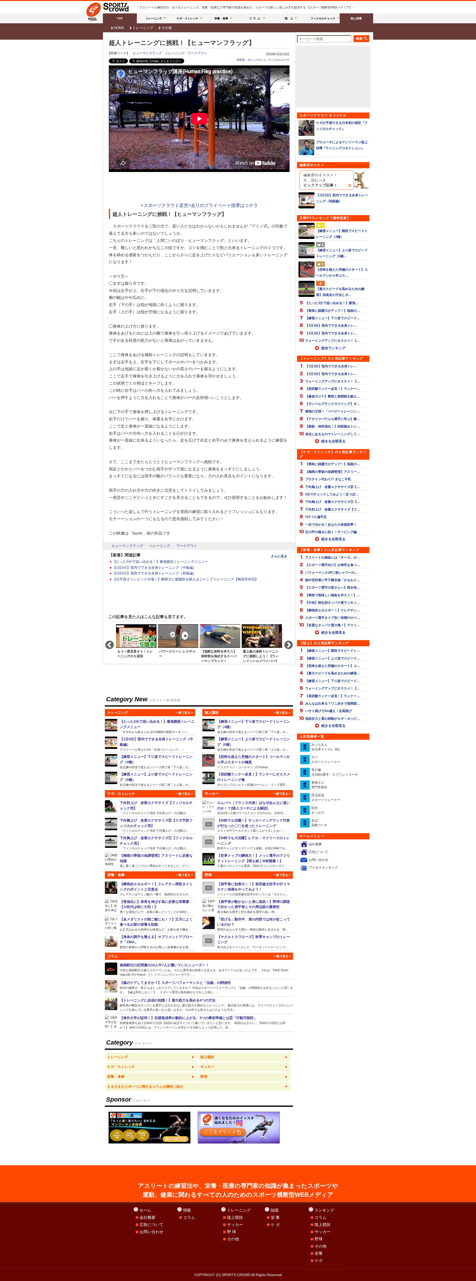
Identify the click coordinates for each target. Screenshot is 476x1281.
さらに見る (279, 556)
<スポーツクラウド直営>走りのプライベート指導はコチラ (199, 205)
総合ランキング (333, 348)
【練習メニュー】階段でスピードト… (332, 651)
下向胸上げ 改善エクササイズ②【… (332, 487)
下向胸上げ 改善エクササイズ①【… (332, 502)
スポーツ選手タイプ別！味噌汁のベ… (332, 618)
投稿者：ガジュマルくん (252, 59)
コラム (255, 18)
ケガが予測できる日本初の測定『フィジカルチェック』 (342, 125)
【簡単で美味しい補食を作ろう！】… (332, 595)
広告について (318, 852)
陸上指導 (356, 18)
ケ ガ (275, 1225)
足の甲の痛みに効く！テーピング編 (331, 532)
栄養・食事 (221, 18)
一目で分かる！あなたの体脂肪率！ (331, 524)
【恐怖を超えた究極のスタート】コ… (332, 666)
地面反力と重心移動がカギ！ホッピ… (332, 718)
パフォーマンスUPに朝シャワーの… (331, 572)
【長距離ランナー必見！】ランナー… (332, 389)
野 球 (231, 1232)
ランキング (324, 1210)
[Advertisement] (199, 187)
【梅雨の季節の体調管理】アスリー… (332, 472)
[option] (136, 642)
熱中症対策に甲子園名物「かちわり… (332, 580)
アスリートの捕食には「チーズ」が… (332, 557)
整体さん (319, 785)
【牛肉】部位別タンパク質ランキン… (332, 602)
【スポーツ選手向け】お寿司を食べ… (332, 565)
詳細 (150, 726)
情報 (187, 1210)
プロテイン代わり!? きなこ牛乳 (328, 479)
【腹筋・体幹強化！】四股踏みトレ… (332, 426)
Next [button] (286, 642)
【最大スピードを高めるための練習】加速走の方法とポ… (340, 291)
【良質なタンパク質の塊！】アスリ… (332, 625)
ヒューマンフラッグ (147, 53)
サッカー (235, 1225)
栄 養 (275, 1217)
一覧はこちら (151, 1057)
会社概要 (315, 844)
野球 (319, 1239)
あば (319, 823)
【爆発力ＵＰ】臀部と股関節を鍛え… (332, 396)
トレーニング (154, 18)
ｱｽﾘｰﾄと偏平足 (316, 517)
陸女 (317, 810)
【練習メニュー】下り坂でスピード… (332, 318)
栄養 (319, 1253)
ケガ (319, 1260)
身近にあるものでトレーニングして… (332, 434)
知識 (274, 1210)
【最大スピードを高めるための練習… (332, 673)
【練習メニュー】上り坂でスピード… (332, 658)
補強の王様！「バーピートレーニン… (332, 411)
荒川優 (334, 772)
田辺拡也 (325, 797)
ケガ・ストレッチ (187, 18)
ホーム (145, 1210)
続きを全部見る (333, 441)
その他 (166, 28)
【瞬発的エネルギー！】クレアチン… (332, 610)
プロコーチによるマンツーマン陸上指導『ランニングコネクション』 (342, 145)
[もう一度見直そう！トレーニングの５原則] (136, 642)
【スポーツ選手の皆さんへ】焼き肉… (332, 587)
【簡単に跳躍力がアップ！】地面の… (332, 311)
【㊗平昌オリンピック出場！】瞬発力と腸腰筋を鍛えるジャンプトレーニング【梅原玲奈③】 (185, 579)
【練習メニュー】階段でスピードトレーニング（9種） (342, 233)
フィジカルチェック (323, 18)
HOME (119, 28)
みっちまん (325, 747)
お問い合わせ (318, 860)
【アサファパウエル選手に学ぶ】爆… (332, 419)
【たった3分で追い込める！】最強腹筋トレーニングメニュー (160, 562)
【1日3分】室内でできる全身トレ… (331, 325)
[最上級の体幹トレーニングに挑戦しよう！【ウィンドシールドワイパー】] (262, 642)
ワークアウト (197, 53)
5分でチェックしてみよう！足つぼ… (331, 494)
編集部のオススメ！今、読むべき (320, 180)
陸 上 (289, 18)
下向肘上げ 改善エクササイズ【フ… (332, 509)
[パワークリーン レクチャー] (178, 642)
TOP (120, 18)
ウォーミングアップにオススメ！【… (332, 340)
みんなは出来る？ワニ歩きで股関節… (332, 703)
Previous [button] (107, 642)
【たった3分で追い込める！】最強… (331, 303)
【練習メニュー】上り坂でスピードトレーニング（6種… (342, 253)
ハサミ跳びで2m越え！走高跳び (328, 711)
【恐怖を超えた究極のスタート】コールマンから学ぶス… (342, 272)
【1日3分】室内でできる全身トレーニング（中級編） (154, 567)
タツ (325, 759)
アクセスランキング (323, 867)
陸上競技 (235, 1217)
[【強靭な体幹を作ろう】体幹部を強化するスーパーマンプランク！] (220, 642)
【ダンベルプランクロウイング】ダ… (332, 404)
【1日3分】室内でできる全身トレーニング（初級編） (154, 573)
